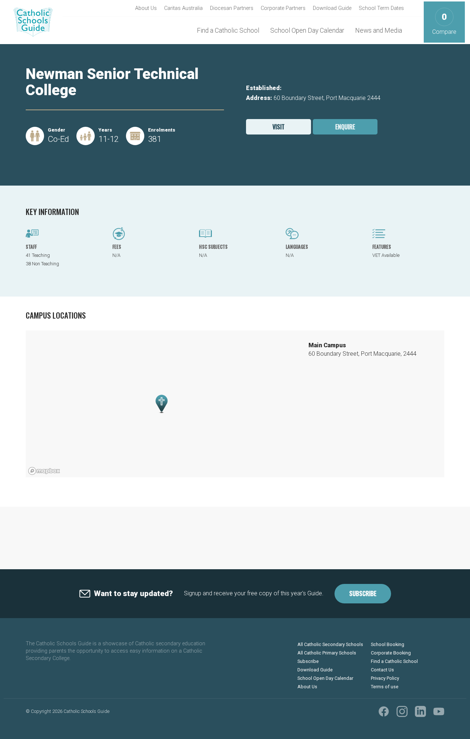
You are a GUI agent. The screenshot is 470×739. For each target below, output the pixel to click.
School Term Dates (381, 8)
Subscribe (362, 593)
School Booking (387, 644)
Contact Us (382, 669)
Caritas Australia (183, 8)
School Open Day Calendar (307, 30)
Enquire (345, 126)
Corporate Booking (391, 653)
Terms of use (384, 686)
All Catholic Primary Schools (326, 653)
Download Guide (332, 8)
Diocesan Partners (231, 8)
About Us (146, 8)
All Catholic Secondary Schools (330, 644)
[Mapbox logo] (44, 471)
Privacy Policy (385, 678)
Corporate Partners (283, 8)
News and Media (378, 30)
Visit (278, 126)
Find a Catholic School (228, 30)
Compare (444, 24)
